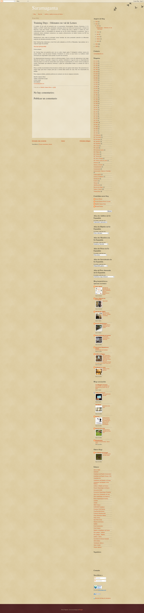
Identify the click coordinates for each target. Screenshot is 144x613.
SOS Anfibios (97, 540)
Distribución (96, 178)
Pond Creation (97, 528)
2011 (96, 24)
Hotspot (95, 183)
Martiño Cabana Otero (100, 204)
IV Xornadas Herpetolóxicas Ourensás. (106, 338)
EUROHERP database (99, 507)
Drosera (97, 416)
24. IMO (96, 101)
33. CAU (96, 118)
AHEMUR (96, 472)
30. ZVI (95, 112)
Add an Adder (97, 469)
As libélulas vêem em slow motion (107, 454)
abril (98, 34)
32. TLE (96, 116)
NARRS (95, 524)
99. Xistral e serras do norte (100, 160)
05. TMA (96, 69)
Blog (35, 14)
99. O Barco (97, 152)
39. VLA (96, 131)
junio (98, 25)
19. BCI (95, 92)
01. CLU (96, 61)
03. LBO (96, 65)
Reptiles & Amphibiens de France (102, 530)
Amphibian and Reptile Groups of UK (102, 476)
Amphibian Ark (97, 478)
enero (98, 41)
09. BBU (96, 78)
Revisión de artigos (98, 187)
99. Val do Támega (98, 158)
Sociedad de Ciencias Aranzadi (101, 538)
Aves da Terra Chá (100, 428)
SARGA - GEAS (98, 536)
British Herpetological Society (101, 498)
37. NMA (96, 126)
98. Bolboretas (97, 135)
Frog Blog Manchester (99, 511)
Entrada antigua (85, 141)
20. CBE (96, 95)
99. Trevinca (97, 156)
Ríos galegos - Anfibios (99, 532)
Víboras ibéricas (98, 547)
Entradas (98, 578)
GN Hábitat (98, 404)
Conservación (97, 169)
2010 (96, 44)
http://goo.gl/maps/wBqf (40, 46)
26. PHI (95, 105)
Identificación (97, 185)
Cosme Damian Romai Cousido (102, 201)
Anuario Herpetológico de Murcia (101, 488)
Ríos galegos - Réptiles (99, 534)
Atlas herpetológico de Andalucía (102, 496)
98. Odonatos (97, 141)
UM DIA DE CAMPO (100, 311)
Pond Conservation (98, 526)
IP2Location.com (102, 590)
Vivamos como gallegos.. (106, 369)
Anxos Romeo (98, 199)
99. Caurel (96, 147)
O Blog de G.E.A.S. (100, 392)
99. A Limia (96, 145)
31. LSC (96, 114)
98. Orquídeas (97, 143)
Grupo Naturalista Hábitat (100, 515)
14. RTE (96, 88)
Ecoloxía (96, 180)
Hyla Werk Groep (98, 519)
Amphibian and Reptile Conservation (102, 474)
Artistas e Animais (98, 164)
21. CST (96, 97)
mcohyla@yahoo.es (39, 83)
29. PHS (96, 109)
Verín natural (98, 286)
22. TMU (96, 99)
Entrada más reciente (39, 141)
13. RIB (95, 86)
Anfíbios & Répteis (100, 354)
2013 (96, 21)
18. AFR (96, 90)
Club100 (96, 500)
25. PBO (96, 103)
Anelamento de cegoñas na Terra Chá (107, 431)
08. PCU (96, 76)
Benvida (40, 14)
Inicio (63, 141)
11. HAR (96, 82)
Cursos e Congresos (99, 176)
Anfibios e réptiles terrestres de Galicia (53, 14)
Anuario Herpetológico (101, 323)
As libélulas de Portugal (101, 452)
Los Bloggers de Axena (101, 384)
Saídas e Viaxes (98, 189)
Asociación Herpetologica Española (102, 492)
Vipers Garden (97, 545)
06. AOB (96, 71)
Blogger (81, 609)
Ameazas (96, 162)
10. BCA (96, 80)
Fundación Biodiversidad (100, 513)
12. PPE (96, 84)
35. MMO (96, 122)
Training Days (97, 191)
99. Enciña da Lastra (99, 150)
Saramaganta (45, 7)
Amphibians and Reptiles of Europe (102, 480)
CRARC (95, 502)
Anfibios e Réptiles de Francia (101, 486)
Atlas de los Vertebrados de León (102, 494)
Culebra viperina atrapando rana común (106, 326)
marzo (98, 36)
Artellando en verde (100, 367)
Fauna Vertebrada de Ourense (103, 335)
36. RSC (96, 124)
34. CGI (95, 120)
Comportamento (97, 166)
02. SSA (96, 63)
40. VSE (96, 133)
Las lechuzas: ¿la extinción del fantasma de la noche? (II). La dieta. (102, 387)
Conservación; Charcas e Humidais (102, 171)
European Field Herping (99, 509)
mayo (98, 32)
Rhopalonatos (99, 440)
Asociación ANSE (98, 490)
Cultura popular (97, 174)
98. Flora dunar (97, 137)
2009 (96, 46)
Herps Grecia (97, 517)
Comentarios (99, 580)
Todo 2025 (105, 301)
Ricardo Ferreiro (99, 206)
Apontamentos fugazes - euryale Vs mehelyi (106, 314)
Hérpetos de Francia (98, 521)
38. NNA (96, 128)
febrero (98, 38)
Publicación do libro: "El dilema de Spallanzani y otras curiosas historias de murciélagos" (106, 421)
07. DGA (96, 73)
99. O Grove (97, 154)
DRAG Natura (97, 505)
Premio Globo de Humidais (101, 350)
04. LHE (96, 67)
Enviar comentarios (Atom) (45, 144)
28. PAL (96, 107)
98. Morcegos (97, 139)
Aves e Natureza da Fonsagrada (100, 299)
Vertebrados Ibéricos (99, 543)
